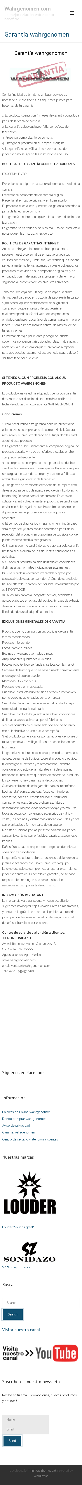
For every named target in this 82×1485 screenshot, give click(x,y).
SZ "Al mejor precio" (16, 1267)
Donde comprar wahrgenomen (24, 1119)
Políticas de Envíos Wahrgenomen (26, 1112)
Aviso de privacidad (16, 1125)
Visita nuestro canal (21, 1330)
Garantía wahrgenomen (18, 1132)
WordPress (41, 1476)
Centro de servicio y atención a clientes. (30, 1139)
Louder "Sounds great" (18, 1227)
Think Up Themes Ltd (42, 1470)
